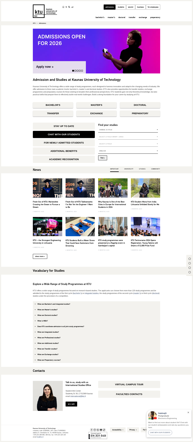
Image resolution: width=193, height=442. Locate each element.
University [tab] (128, 169)
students (121, 7)
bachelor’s (100, 17)
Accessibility (117, 430)
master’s (111, 17)
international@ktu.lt (78, 396)
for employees (153, 7)
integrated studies (92, 293)
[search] (69, 7)
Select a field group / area (111, 137)
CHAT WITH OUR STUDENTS (64, 134)
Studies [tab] (142, 169)
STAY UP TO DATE (64, 126)
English (102, 151)
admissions (109, 7)
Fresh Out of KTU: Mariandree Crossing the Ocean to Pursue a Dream (46, 204)
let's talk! (71, 404)
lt (66, 7)
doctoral (121, 17)
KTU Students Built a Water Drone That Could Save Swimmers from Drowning (80, 243)
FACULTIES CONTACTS (129, 394)
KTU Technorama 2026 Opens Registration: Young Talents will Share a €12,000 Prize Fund (144, 243)
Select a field (105, 144)
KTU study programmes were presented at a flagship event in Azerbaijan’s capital (111, 243)
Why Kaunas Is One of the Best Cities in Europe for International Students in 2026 (112, 204)
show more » (40, 256)
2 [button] (75, 71)
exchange (143, 17)
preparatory (155, 17)
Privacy (132, 430)
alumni (130, 7)
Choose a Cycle (105, 130)
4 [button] (79, 72)
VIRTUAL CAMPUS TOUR (129, 384)
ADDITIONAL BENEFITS (63, 151)
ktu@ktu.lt (40, 437)
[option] (96, 51)
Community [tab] (155, 169)
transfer (132, 17)
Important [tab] (114, 169)
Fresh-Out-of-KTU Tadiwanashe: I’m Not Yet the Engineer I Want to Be (79, 204)
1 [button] (73, 72)
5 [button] (82, 72)
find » (103, 158)
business (140, 7)
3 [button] (77, 72)
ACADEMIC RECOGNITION (64, 159)
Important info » (47, 67)
